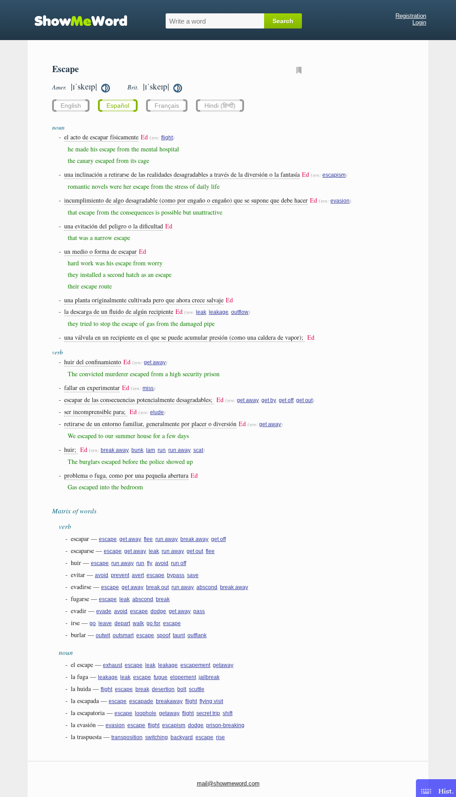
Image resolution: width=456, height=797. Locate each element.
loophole (145, 713)
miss (148, 388)
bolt (181, 689)
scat (198, 450)
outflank (197, 635)
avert (138, 575)
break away (115, 450)
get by (268, 400)
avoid (161, 563)
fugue (160, 677)
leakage (218, 312)
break (163, 599)
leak (201, 312)
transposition (126, 737)
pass (199, 611)
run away (179, 450)
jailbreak (209, 677)
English (71, 105)
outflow (239, 312)
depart (122, 623)
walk (138, 623)
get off (286, 400)
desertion (163, 689)
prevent (120, 575)
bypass (175, 575)
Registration (410, 15)
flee (148, 539)
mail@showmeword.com (228, 783)
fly (149, 563)
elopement (183, 677)
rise (220, 737)
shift (227, 713)
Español (117, 105)
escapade (141, 701)
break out (157, 587)
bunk (137, 450)
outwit (103, 635)
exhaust (112, 665)
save (193, 575)
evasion (340, 201)
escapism (334, 175)
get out (304, 400)
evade (103, 611)
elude (157, 412)
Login (419, 22)
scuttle (196, 689)
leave (105, 623)
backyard (182, 737)
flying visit (211, 701)
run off (178, 563)
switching (156, 737)
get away (155, 362)
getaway (223, 665)
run (162, 450)
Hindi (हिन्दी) (220, 105)
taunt (179, 635)
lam (150, 450)
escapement (195, 665)
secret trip (208, 713)
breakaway (169, 701)
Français (167, 105)
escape (108, 539)
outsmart (123, 635)
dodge (158, 611)
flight (167, 137)
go (93, 623)
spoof (163, 635)
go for (153, 623)
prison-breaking (225, 725)
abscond (206, 587)
